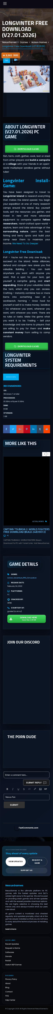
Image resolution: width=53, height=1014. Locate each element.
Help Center (10, 1000)
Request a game (37, 861)
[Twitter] (13, 429)
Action (35, 521)
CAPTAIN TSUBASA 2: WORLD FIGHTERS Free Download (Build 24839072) (27, 530)
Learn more (10, 929)
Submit (14, 805)
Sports (41, 521)
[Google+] (19, 429)
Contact (9, 991)
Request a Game (12, 948)
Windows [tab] (11, 377)
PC (8, 535)
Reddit (8, 960)
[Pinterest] (26, 429)
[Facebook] (6, 429)
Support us (27, 870)
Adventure (18, 578)
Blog (7, 987)
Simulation (32, 578)
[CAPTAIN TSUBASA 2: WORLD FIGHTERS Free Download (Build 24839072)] (27, 491)
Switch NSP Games (13, 964)
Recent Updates (12, 944)
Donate (8, 956)
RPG (24, 578)
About (7, 983)
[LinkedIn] (33, 429)
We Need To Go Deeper (25, 243)
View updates (16, 861)
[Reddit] (46, 429)
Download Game (28, 148)
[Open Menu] (5, 3)
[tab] (6, 60)
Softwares (9, 952)
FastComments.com (28, 827)
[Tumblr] (40, 429)
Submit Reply (34, 782)
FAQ (7, 996)
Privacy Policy (11, 979)
